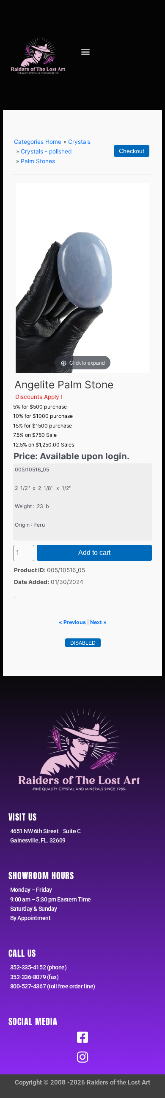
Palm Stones (38, 161)
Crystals (79, 141)
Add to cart (94, 552)
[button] (86, 51)
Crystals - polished (46, 151)
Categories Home (37, 141)
